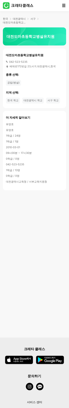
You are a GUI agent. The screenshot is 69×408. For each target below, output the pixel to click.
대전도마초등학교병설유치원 (15, 22)
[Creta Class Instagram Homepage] (31, 387)
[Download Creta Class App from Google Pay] (50, 360)
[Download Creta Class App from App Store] (19, 360)
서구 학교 (53, 100)
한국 (5, 18)
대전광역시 (19, 18)
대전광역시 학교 (33, 100)
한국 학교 (12, 100)
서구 (33, 18)
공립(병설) (13, 82)
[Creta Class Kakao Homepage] (41, 387)
